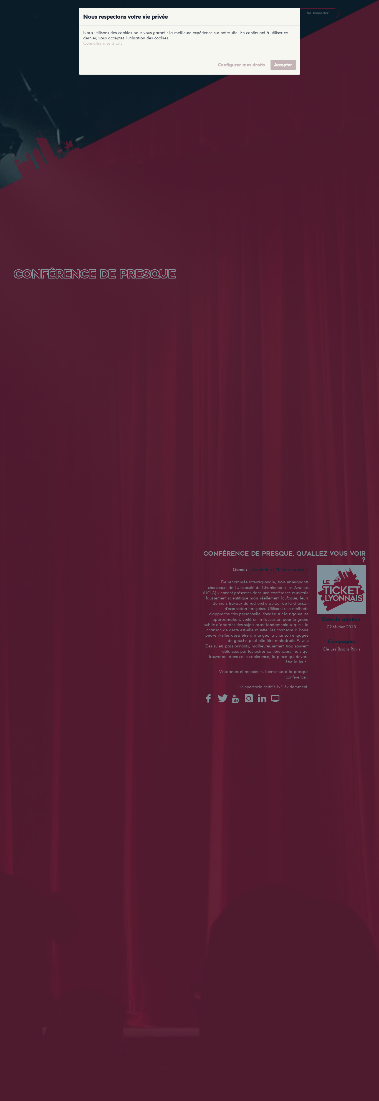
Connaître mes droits (102, 43)
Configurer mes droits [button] (241, 64)
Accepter (283, 64)
